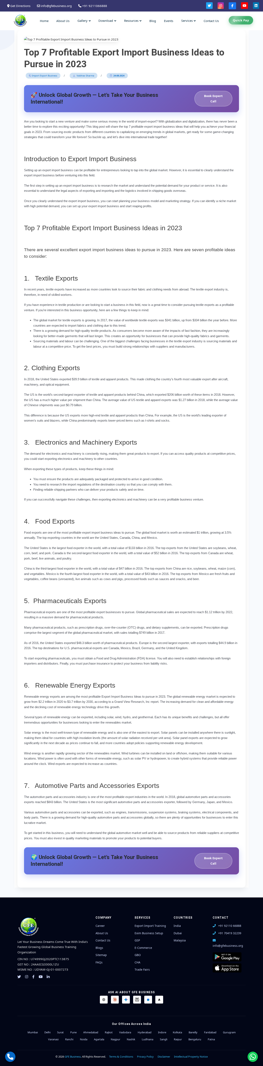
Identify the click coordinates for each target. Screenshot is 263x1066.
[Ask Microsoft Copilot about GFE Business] (148, 1000)
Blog (152, 21)
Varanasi (53, 1039)
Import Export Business (44, 75)
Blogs (99, 948)
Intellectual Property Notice (191, 1056)
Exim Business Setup (149, 933)
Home (44, 21)
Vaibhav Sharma (85, 75)
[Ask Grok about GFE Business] (159, 1000)
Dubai (178, 933)
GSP (137, 940)
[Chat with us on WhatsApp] (253, 1057)
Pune (73, 1032)
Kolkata (177, 1032)
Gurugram (229, 1032)
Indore (162, 1032)
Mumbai (33, 1032)
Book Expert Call (213, 98)
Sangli (163, 1039)
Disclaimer (164, 1056)
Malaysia (180, 940)
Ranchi (69, 1039)
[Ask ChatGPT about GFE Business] (104, 1000)
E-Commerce (143, 948)
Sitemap (101, 955)
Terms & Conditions (121, 1056)
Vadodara (125, 1032)
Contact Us (211, 21)
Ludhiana (147, 1039)
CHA (137, 962)
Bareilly (193, 1032)
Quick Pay (241, 20)
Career (100, 926)
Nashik (131, 1039)
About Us (62, 21)
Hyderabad (144, 1032)
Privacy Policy (145, 1056)
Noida (83, 1039)
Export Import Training (150, 926)
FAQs (99, 962)
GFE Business (73, 1056)
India (177, 926)
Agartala (99, 1039)
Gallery (82, 20)
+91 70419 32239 (229, 933)
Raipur (178, 1039)
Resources (131, 20)
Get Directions (19, 6)
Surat (60, 1032)
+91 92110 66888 (229, 926)
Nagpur (115, 1039)
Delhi (47, 1032)
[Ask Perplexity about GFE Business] (137, 1000)
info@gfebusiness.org (56, 6)
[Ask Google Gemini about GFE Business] (126, 1000)
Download (105, 20)
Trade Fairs (142, 969)
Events (168, 21)
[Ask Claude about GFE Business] (115, 1000)
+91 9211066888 (94, 6)
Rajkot (109, 1032)
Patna (211, 1039)
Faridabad (210, 1032)
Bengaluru (194, 1039)
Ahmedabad (90, 1032)
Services (187, 20)
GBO (138, 955)
